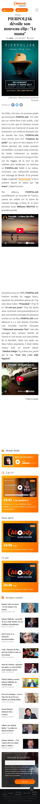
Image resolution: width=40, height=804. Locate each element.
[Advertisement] (20, 268)
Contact (10, 793)
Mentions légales (34, 793)
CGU (24, 793)
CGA (28, 793)
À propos (5, 793)
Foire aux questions (18, 793)
